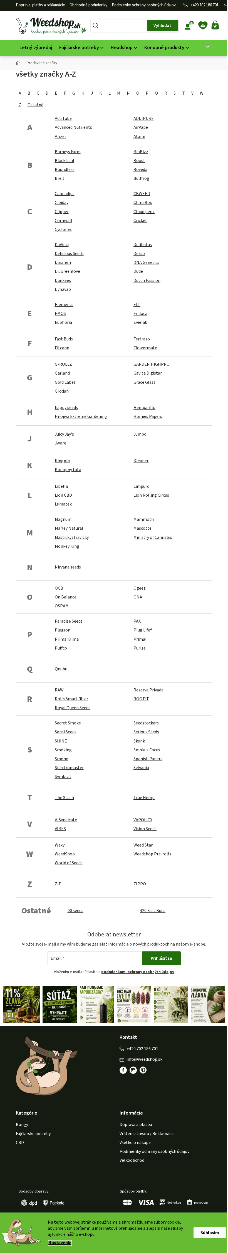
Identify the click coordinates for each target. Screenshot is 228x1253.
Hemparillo (144, 408)
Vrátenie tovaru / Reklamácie (147, 1134)
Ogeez (139, 588)
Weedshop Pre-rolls (152, 854)
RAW (59, 690)
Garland (62, 373)
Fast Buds (64, 339)
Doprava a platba (136, 1124)
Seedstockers (146, 723)
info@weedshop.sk (144, 1059)
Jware (60, 443)
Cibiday (61, 202)
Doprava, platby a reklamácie (40, 5)
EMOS (60, 313)
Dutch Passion (146, 280)
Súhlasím (209, 1233)
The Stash (64, 798)
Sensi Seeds (65, 732)
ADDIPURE (143, 118)
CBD (20, 1143)
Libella (61, 486)
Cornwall (63, 221)
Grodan (62, 391)
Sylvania (141, 768)
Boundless (65, 169)
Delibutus (142, 245)
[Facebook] (123, 1070)
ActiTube (63, 118)
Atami (139, 136)
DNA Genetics (146, 262)
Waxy (60, 845)
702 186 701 (209, 5)
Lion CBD (63, 495)
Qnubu (61, 669)
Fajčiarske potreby (33, 1134)
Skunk (139, 741)
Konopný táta (68, 470)
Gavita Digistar (147, 373)
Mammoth (143, 519)
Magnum (63, 519)
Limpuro (141, 486)
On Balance (65, 597)
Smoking (63, 750)
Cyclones (63, 229)
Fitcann (62, 348)
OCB (59, 588)
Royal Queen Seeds (72, 708)
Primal (140, 639)
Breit (60, 178)
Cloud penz (144, 212)
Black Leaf (64, 161)
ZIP (58, 884)
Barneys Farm (68, 152)
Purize (139, 648)
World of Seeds (69, 863)
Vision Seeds (145, 829)
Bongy (22, 1124)
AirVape (140, 127)
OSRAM (62, 606)
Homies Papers (147, 416)
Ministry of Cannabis (152, 537)
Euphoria (63, 322)
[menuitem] (36, 48)
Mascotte (142, 528)
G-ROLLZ (63, 364)
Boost (139, 161)
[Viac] (204, 47)
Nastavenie (59, 1243)
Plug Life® (142, 630)
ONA (137, 597)
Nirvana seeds (68, 567)
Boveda (140, 169)
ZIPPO (139, 884)
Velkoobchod (132, 1160)
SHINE (61, 741)
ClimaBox (142, 202)
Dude (138, 271)
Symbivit (63, 777)
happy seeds (66, 408)
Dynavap (63, 289)
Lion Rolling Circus (151, 495)
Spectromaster (69, 768)
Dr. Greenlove (67, 271)
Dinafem (63, 262)
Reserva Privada (148, 690)
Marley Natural (69, 528)
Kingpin (62, 461)
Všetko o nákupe (135, 1143)
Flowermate (145, 348)
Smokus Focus (146, 750)
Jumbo (140, 434)
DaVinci (62, 245)
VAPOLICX (142, 820)
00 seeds (75, 911)
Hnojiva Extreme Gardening (81, 416)
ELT (136, 305)
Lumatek (63, 504)
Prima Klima (67, 639)
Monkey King (67, 546)
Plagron (62, 630)
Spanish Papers (147, 759)
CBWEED (141, 194)
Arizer (60, 136)
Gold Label (65, 382)
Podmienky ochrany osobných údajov (144, 5)
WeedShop (65, 854)
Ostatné (35, 105)
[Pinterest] (146, 1073)
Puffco (61, 648)
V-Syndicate (66, 820)
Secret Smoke (68, 723)
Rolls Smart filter (71, 699)
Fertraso (141, 339)
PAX (137, 621)
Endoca (140, 313)
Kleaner (140, 461)
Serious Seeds (146, 732)
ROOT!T (141, 699)
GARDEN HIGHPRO (151, 364)
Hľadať (162, 25)
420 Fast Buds (152, 911)
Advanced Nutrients (73, 127)
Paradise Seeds (69, 621)
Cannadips (65, 194)
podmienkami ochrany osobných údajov (137, 972)
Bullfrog (141, 178)
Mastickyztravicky (72, 537)
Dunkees (63, 280)
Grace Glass (144, 382)
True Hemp (144, 798)
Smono (61, 759)
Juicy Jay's (64, 434)
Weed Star (143, 845)
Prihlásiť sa (161, 958)
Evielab (140, 322)
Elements (64, 305)
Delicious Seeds (69, 254)
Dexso (139, 254)
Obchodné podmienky (88, 5)
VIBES (60, 829)
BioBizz (140, 152)
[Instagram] (133, 1070)
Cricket (140, 221)
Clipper (62, 212)
